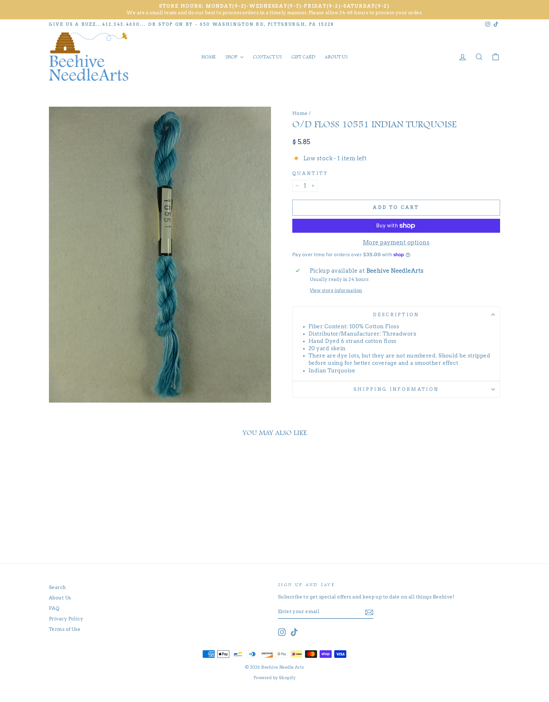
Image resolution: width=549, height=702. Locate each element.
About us (336, 57)
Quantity (310, 173)
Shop (232, 57)
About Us (60, 598)
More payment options (396, 242)
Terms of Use (64, 629)
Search (57, 587)
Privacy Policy (66, 619)
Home (208, 57)
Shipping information (396, 389)
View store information (336, 290)
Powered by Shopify (274, 677)
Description (396, 315)
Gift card (303, 57)
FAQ (54, 608)
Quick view (102, 526)
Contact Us (267, 57)
